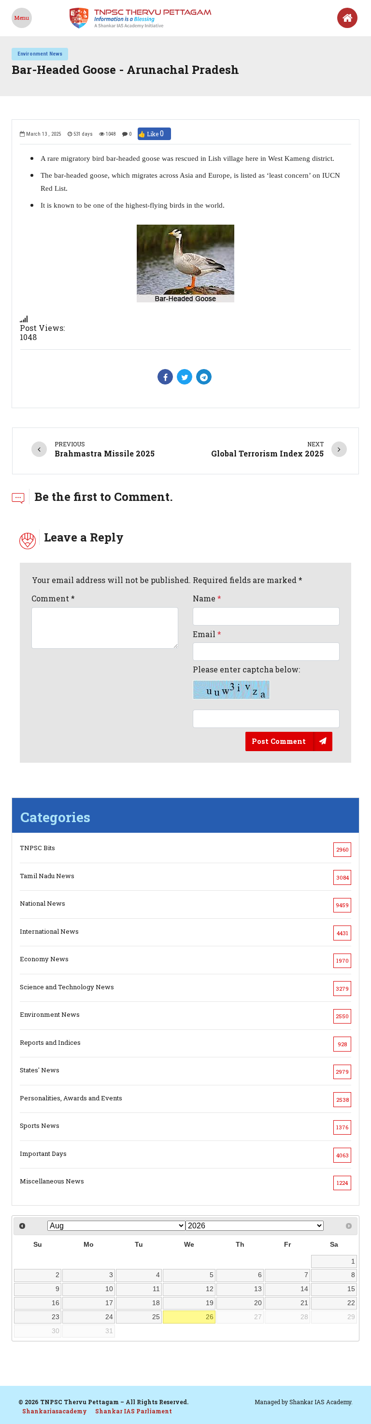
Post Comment (279, 740)
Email (207, 634)
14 (304, 1289)
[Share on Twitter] (184, 376)
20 (258, 1303)
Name (207, 598)
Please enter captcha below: (246, 669)
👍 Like (151, 133)
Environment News (39, 53)
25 (156, 1317)
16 (55, 1303)
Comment (53, 598)
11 (156, 1289)
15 (351, 1289)
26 (210, 1317)
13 (258, 1289)
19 (210, 1303)
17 (109, 1303)
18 (156, 1303)
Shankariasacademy (54, 1411)
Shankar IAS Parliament (133, 1411)
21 (304, 1303)
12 (210, 1289)
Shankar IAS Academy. (321, 1402)
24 (109, 1317)
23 (55, 1317)
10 (109, 1289)
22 (351, 1303)
